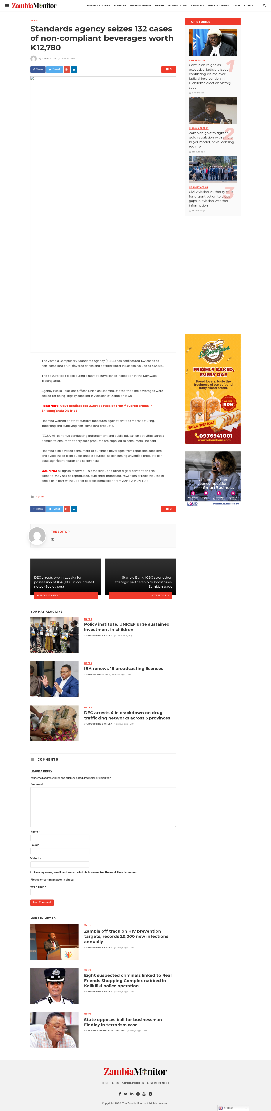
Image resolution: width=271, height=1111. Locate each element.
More (247, 5)
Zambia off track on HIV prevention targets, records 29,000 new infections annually (126, 936)
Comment (37, 784)
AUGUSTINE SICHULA (99, 635)
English (228, 1107)
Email (34, 845)
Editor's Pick (197, 60)
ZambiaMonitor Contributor (106, 1030)
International (177, 5)
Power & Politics (98, 5)
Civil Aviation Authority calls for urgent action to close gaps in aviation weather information (211, 198)
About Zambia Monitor (128, 1083)
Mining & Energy (140, 5)
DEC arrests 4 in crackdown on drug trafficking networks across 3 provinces (127, 715)
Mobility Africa (218, 5)
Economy (120, 5)
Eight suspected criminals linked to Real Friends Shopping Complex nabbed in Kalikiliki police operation (128, 980)
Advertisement (158, 1083)
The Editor (49, 58)
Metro (159, 5)
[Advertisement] (213, 271)
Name (35, 831)
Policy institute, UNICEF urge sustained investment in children (127, 627)
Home (105, 1083)
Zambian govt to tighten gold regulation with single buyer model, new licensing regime (211, 139)
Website (35, 858)
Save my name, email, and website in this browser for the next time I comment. (86, 872)
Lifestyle (197, 5)
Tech (236, 5)
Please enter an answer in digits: (52, 879)
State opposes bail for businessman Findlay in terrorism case (123, 1022)
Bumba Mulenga (97, 674)
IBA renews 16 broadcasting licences (123, 668)
